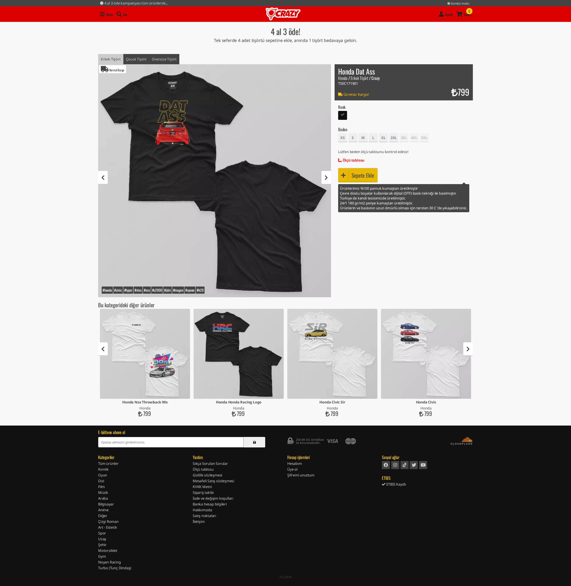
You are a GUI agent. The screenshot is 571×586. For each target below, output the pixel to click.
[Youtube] (423, 465)
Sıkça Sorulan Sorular (210, 463)
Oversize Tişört (164, 59)
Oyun (102, 475)
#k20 (200, 290)
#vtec (138, 290)
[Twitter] (414, 465)
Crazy (283, 14)
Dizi (101, 480)
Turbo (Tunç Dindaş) (114, 567)
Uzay (102, 538)
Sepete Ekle (363, 175)
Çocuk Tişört (136, 59)
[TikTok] (405, 465)
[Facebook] (386, 465)
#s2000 (157, 290)
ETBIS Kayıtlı (395, 484)
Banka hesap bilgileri (210, 504)
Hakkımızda (202, 509)
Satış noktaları (204, 515)
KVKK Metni (202, 486)
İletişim (199, 521)
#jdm (167, 290)
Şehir (102, 544)
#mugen (178, 290)
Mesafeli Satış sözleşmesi (213, 480)
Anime (103, 509)
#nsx (147, 290)
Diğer (102, 515)
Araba (103, 498)
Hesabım (294, 463)
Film (101, 486)
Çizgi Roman (108, 521)
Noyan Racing (109, 562)
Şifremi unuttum (300, 475)
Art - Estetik (107, 527)
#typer (128, 290)
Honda (343, 78)
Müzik (103, 492)
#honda (107, 290)
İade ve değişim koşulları (213, 498)
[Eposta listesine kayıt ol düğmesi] (254, 442)
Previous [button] (103, 177)
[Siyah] (342, 116)
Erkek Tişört (111, 59)
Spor (102, 533)
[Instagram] (395, 465)
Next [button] (326, 177)
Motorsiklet (107, 550)
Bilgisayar (106, 504)
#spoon (189, 290)
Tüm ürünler (108, 463)
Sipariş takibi (203, 492)
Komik (103, 469)
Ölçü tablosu (353, 160)
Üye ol (292, 469)
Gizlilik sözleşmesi (207, 475)
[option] (214, 180)
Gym (102, 556)
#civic (118, 290)
